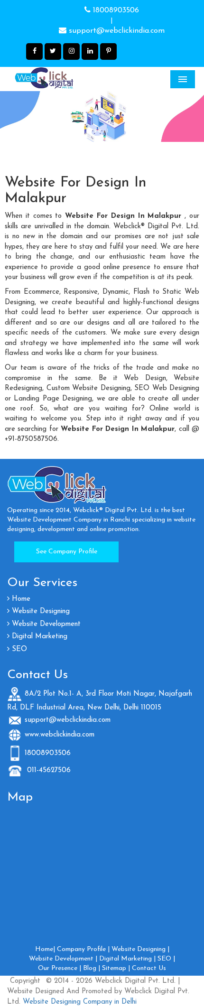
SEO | (166, 958)
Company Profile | (83, 949)
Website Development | (63, 958)
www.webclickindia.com (59, 734)
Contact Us (149, 968)
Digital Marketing (38, 636)
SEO (18, 649)
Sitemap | (116, 968)
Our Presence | (59, 968)
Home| (45, 949)
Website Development (45, 624)
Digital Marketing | (127, 958)
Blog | (91, 968)
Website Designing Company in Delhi (78, 1002)
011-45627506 (48, 770)
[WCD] (64, 79)
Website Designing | (140, 949)
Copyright (25, 981)
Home (19, 599)
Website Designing (39, 611)
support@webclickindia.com (115, 31)
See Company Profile (66, 551)
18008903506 (115, 10)
